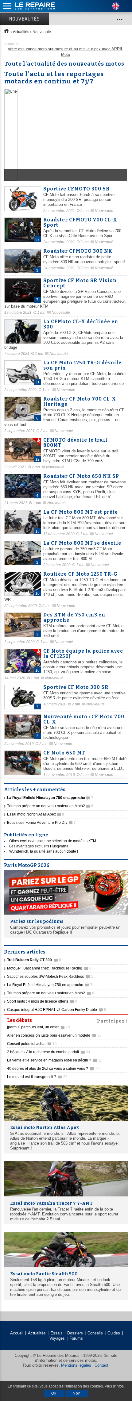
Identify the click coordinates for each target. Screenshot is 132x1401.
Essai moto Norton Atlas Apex (35, 814)
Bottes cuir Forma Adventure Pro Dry (41, 822)
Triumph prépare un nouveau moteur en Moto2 (50, 806)
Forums (76, 1338)
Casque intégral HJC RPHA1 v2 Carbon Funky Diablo (56, 1010)
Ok (53, 1393)
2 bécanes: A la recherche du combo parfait (48, 1052)
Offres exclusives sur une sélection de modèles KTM (52, 841)
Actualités (21, 32)
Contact (101, 1365)
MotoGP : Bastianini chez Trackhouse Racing (49, 968)
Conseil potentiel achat (32, 1044)
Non (77, 1393)
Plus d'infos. (115, 1386)
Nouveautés (24, 18)
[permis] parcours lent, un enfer (38, 1027)
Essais (56, 1333)
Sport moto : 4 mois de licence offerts (42, 1001)
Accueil (16, 1333)
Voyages (57, 1338)
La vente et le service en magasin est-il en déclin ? (54, 1060)
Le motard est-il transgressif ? (37, 1077)
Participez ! (112, 1020)
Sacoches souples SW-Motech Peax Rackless (50, 976)
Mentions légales (76, 1365)
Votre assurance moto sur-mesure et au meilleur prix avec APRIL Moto (65, 52)
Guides (113, 1333)
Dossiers (75, 1333)
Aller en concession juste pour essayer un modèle (54, 1035)
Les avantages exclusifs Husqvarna (38, 846)
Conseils (95, 1333)
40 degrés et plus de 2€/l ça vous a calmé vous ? (53, 1068)
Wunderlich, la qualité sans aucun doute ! (43, 851)
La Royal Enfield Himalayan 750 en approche (49, 985)
